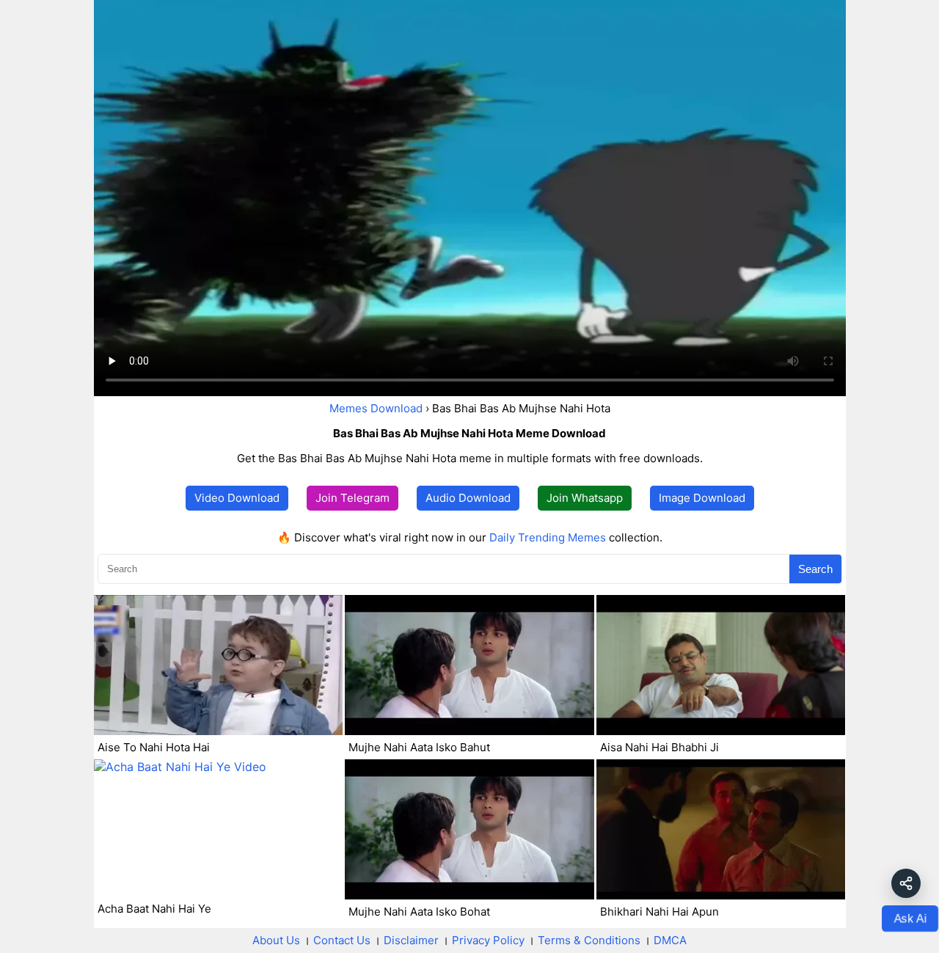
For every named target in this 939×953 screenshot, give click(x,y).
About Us (276, 940)
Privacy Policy (488, 940)
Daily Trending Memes (547, 537)
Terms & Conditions (589, 940)
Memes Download (376, 408)
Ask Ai (910, 917)
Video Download (236, 498)
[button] (906, 883)
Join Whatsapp (585, 498)
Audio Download (468, 498)
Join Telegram (352, 498)
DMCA (670, 940)
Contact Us (341, 940)
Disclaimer (411, 940)
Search (815, 569)
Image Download (702, 498)
